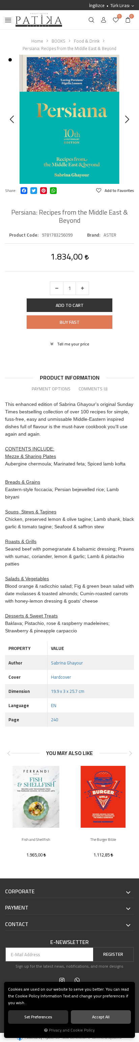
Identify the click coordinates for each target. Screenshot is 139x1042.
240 (54, 720)
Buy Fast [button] (70, 322)
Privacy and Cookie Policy (72, 1030)
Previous (8, 753)
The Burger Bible (103, 840)
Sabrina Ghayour (67, 663)
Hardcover (61, 677)
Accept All (101, 1017)
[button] (69, 305)
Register (113, 954)
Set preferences (38, 1017)
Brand (93, 235)
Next (130, 753)
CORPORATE (20, 892)
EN (53, 705)
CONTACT (16, 924)
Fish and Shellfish (36, 840)
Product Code (23, 235)
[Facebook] (24, 190)
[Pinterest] (43, 190)
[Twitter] (34, 190)
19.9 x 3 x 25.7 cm (67, 691)
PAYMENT (16, 908)
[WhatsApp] (53, 190)
